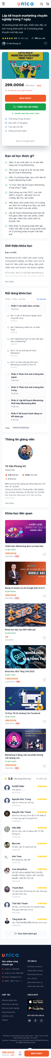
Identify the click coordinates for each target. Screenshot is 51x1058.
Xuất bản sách (7, 1016)
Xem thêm (9, 281)
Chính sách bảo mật (35, 986)
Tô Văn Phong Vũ (13, 43)
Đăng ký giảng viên (9, 1000)
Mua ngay (25, 98)
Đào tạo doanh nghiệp (10, 1008)
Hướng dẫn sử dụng (35, 971)
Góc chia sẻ (32, 978)
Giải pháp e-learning (10, 1004)
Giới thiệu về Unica (34, 967)
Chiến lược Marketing (21, 428)
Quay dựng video (8, 1012)
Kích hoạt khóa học (35, 974)
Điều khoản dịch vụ (34, 982)
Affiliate (5, 1020)
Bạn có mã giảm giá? (25, 141)
